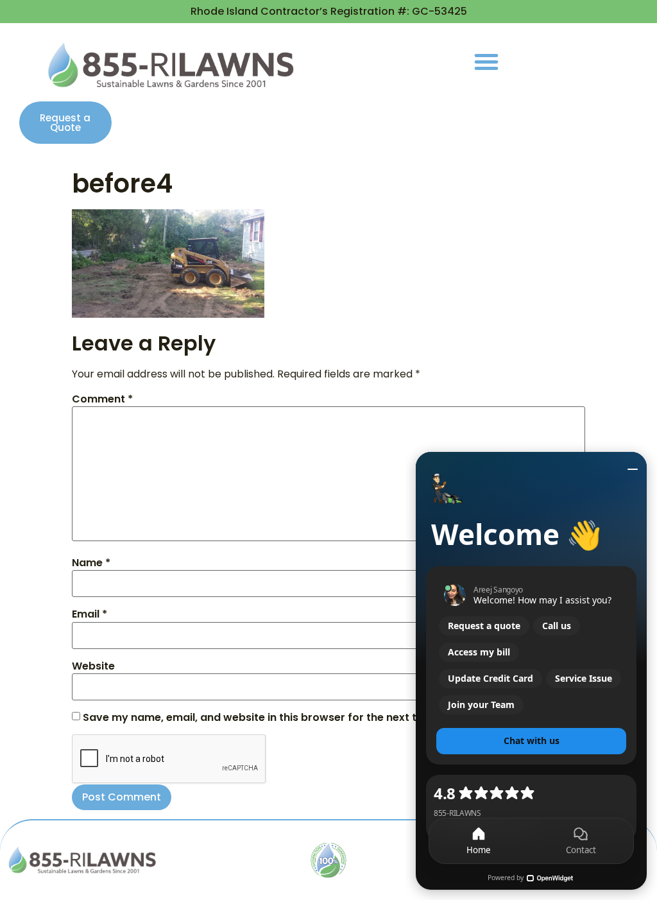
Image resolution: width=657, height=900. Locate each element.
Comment (102, 399)
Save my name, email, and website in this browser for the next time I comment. (290, 718)
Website (93, 666)
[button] (486, 61)
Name (91, 563)
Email (89, 614)
